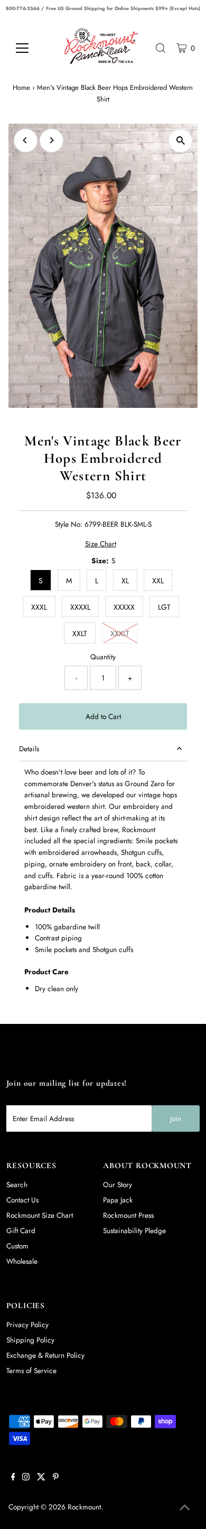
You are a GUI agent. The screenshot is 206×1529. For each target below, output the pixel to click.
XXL (158, 580)
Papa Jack (118, 1200)
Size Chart (100, 544)
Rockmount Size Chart (39, 1215)
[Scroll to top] (184, 1507)
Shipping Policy (30, 1340)
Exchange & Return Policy (45, 1355)
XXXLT (119, 633)
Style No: (68, 524)
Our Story (117, 1184)
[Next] (51, 140)
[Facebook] (13, 1477)
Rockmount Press (128, 1215)
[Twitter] (41, 1477)
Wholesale (22, 1261)
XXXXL (80, 607)
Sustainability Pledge (134, 1230)
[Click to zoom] (180, 141)
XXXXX (124, 607)
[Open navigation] (30, 48)
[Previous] (26, 140)
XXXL (39, 607)
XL (125, 580)
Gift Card (20, 1230)
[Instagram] (26, 1477)
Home (21, 87)
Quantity (103, 656)
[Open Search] (160, 48)
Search (16, 1184)
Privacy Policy (27, 1324)
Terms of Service (31, 1370)
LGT (164, 607)
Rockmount (84, 1507)
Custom (17, 1246)
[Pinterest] (55, 1477)
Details (29, 748)
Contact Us (22, 1200)
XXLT (79, 633)
